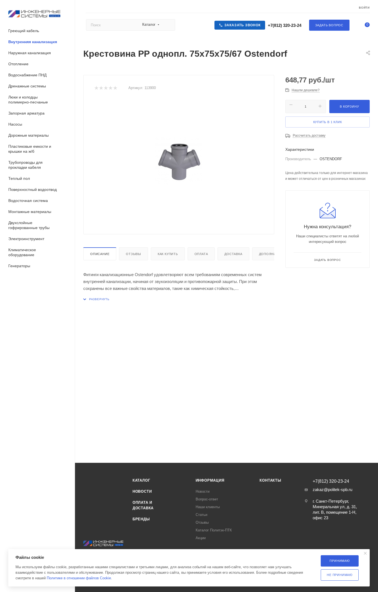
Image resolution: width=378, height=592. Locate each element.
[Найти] (168, 25)
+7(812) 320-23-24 (284, 25)
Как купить (168, 254)
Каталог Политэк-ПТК (214, 530)
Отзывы (133, 254)
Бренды (141, 519)
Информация (210, 480)
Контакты (270, 480)
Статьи (201, 515)
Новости (142, 491)
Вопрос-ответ (207, 499)
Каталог (141, 480)
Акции (201, 538)
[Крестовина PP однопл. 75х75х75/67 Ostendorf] (178, 161)
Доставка (233, 254)
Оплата (201, 254)
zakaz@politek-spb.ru (332, 489)
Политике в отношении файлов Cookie (79, 578)
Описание (99, 254)
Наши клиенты (208, 507)
